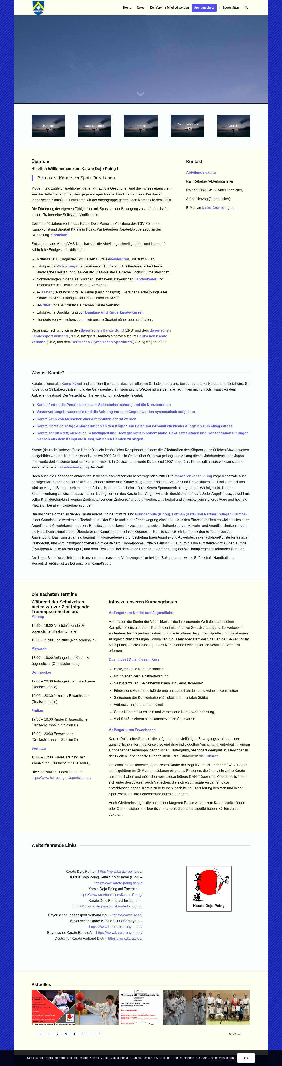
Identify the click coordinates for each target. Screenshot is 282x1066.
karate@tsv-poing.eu (218, 208)
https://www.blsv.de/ (127, 915)
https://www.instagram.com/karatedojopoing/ (108, 906)
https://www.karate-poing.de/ (120, 871)
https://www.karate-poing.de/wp (118, 883)
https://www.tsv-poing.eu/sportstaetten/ (61, 778)
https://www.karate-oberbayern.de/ (115, 927)
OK (246, 1058)
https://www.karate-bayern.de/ (119, 933)
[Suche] (246, 7)
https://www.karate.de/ (125, 938)
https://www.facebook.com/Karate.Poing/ (111, 895)
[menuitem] (127, 7)
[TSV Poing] (38, 7)
